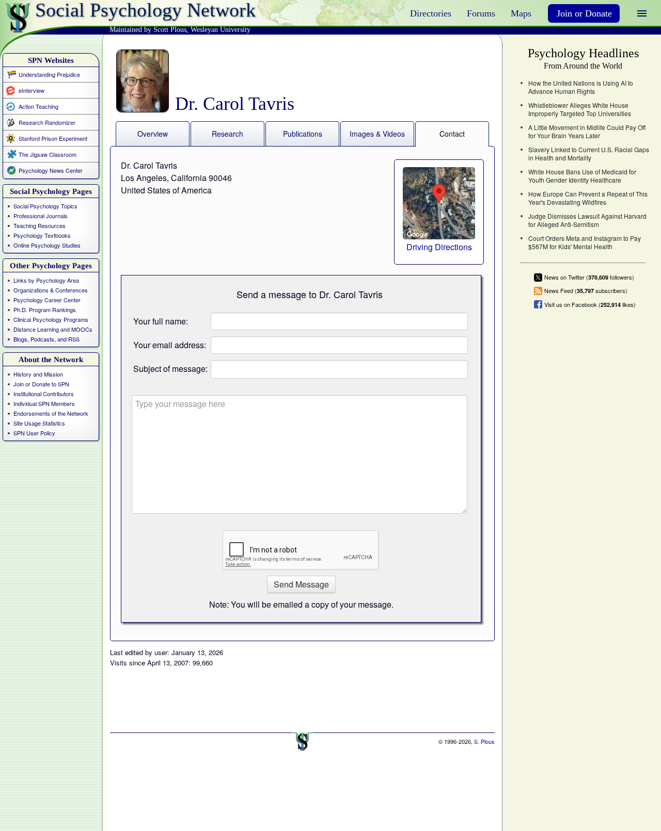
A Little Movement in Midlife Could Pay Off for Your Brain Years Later (587, 131)
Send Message (301, 584)
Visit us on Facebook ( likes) (590, 304)
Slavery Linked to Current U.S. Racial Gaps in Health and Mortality (588, 153)
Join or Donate (584, 13)
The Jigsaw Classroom (47, 154)
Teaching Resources (39, 225)
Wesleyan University (220, 30)
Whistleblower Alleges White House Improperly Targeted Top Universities (579, 109)
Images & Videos (377, 133)
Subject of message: (170, 368)
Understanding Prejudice (49, 74)
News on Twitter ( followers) (589, 277)
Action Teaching (38, 106)
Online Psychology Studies (47, 245)
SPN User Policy (34, 433)
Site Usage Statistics (39, 423)
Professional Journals (40, 215)
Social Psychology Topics (45, 206)
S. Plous (484, 741)
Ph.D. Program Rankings (44, 309)
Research (227, 133)
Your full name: (160, 321)
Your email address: (169, 345)
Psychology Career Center (47, 300)
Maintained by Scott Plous (147, 30)
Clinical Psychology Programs (50, 319)
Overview (152, 133)
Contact (452, 133)
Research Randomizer (47, 122)
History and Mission (38, 374)
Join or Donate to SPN (41, 384)
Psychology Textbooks (42, 235)
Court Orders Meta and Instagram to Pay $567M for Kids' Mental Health (584, 242)
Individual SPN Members (44, 403)
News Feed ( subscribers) (585, 291)
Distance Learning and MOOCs (52, 329)
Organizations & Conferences (50, 290)
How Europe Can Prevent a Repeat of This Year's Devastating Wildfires (588, 198)
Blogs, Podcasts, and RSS (46, 339)
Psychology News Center (51, 170)
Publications (302, 133)
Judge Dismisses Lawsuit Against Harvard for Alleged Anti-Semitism (587, 220)
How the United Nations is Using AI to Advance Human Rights (580, 87)
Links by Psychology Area (46, 280)
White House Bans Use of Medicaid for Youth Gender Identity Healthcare (582, 176)
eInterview (31, 90)
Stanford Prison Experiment (53, 138)
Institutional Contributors (43, 393)
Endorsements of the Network (50, 413)
